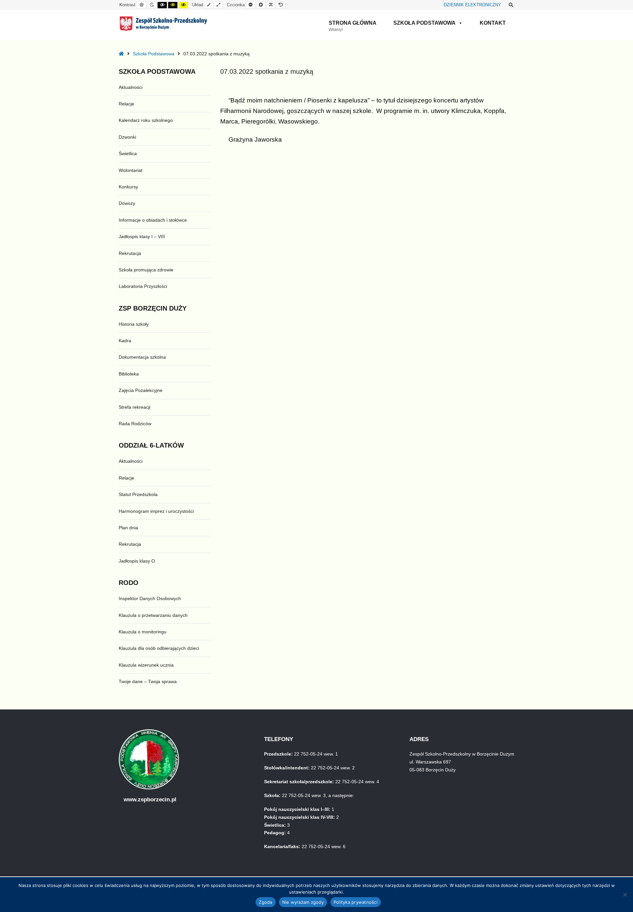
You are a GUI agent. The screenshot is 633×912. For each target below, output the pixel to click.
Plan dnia (128, 527)
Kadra (125, 340)
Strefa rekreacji (134, 407)
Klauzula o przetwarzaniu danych (153, 615)
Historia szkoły (134, 324)
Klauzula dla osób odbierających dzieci (159, 648)
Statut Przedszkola (138, 494)
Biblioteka (129, 373)
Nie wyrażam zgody (303, 902)
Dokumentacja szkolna (142, 357)
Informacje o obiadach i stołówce (153, 220)
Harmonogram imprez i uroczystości (156, 511)
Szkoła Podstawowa (424, 23)
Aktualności (130, 87)
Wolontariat (130, 170)
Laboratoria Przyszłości (143, 286)
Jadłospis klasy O (137, 561)
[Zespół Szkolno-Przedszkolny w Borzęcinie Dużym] (163, 24)
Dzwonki (127, 137)
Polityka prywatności (355, 902)
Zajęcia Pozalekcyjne (141, 390)
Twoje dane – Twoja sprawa (148, 681)
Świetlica (128, 153)
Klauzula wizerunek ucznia (146, 665)
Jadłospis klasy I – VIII (142, 236)
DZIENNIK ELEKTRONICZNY (472, 5)
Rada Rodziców (135, 423)
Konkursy (128, 186)
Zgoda (265, 902)
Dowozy (127, 203)
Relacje (126, 103)
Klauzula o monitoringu (142, 631)
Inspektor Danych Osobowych (150, 598)
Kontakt (493, 23)
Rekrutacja (130, 253)
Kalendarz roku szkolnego (146, 120)
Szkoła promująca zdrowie (146, 269)
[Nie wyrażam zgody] (624, 894)
